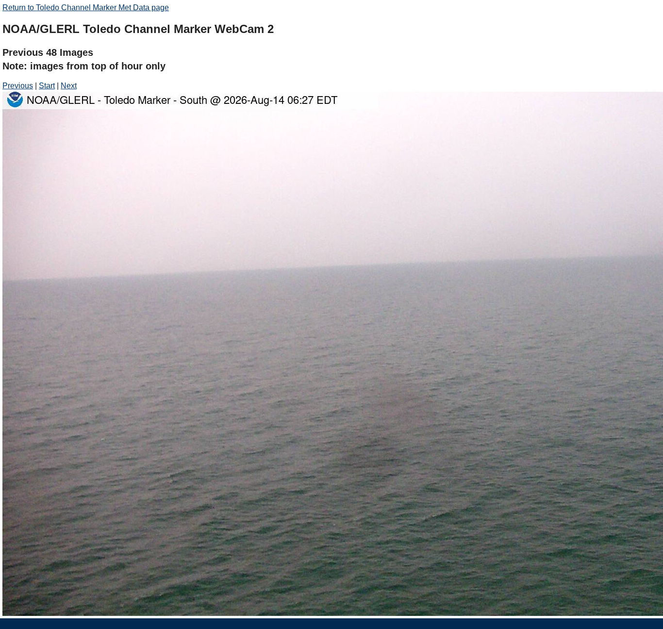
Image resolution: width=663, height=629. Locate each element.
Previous (17, 86)
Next (69, 86)
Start (47, 86)
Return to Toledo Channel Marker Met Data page (85, 7)
